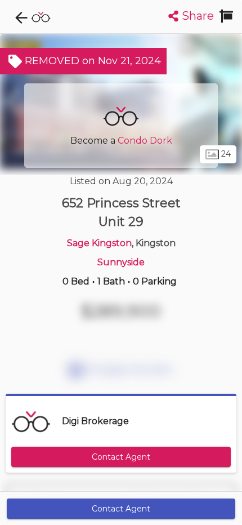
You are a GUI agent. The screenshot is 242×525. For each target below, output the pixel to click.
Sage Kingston (99, 243)
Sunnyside (121, 262)
